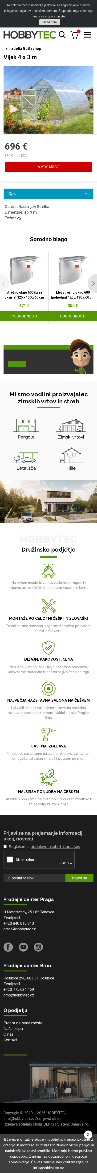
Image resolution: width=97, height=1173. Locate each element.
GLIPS (49, 1124)
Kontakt (10, 1040)
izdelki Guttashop (25, 48)
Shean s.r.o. (80, 1124)
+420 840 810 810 (19, 923)
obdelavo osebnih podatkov (55, 846)
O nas (8, 1034)
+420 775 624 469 (19, 989)
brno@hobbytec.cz (19, 995)
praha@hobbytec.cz (20, 929)
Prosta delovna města (23, 1023)
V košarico (48, 167)
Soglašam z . (45, 846)
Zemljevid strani (48, 1118)
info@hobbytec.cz (18, 1118)
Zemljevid (12, 918)
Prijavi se (79, 878)
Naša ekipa (13, 1028)
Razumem (50, 22)
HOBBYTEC (55, 1113)
